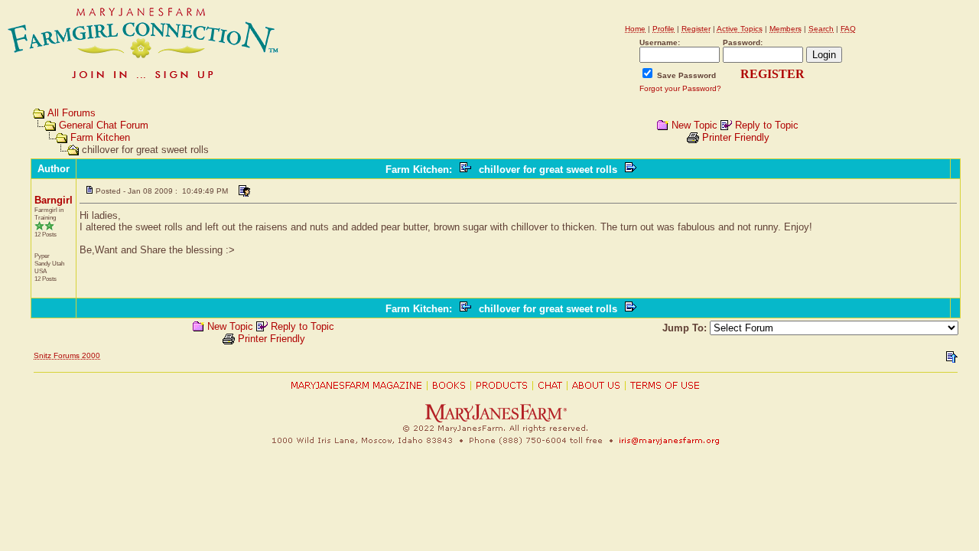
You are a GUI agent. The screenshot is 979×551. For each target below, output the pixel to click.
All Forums (71, 113)
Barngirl (53, 200)
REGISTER (772, 73)
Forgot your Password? (680, 88)
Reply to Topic (766, 125)
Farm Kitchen (100, 137)
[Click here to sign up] (143, 79)
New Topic (694, 125)
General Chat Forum (103, 125)
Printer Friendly (735, 137)
